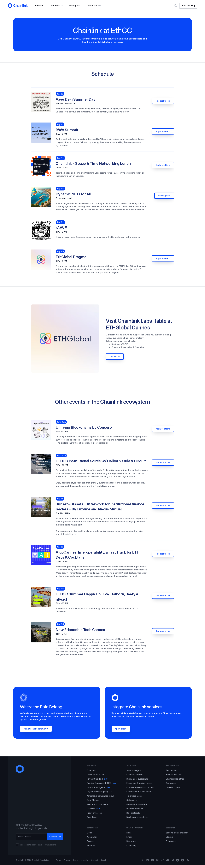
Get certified (171, 770)
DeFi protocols (133, 813)
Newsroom (131, 841)
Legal (103, 860)
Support (94, 860)
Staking (169, 837)
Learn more (114, 356)
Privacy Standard (97, 779)
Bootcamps (171, 783)
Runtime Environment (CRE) (101, 783)
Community (131, 845)
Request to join (163, 101)
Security (84, 860)
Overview (91, 770)
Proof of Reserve (94, 813)
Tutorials (91, 845)
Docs (89, 833)
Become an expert (174, 774)
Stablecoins (131, 800)
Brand (75, 860)
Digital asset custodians (137, 779)
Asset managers (133, 770)
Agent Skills (92, 837)
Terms (58, 860)
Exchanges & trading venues (139, 783)
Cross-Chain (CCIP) (95, 774)
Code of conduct (173, 787)
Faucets (90, 841)
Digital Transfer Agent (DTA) (99, 791)
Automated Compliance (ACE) (100, 796)
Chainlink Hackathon (175, 779)
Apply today (120, 729)
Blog (128, 833)
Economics (171, 841)
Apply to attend (163, 131)
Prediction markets (134, 808)
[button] (39, 5)
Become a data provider (177, 833)
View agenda (164, 195)
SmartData (92, 817)
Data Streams (93, 800)
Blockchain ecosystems (137, 817)
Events (129, 837)
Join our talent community (36, 729)
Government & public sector (138, 791)
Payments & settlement (136, 804)
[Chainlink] (18, 5)
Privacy (67, 860)
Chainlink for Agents (98, 787)
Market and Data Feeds (97, 804)
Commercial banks (134, 774)
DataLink (93, 808)
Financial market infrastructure (140, 787)
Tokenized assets (134, 796)
